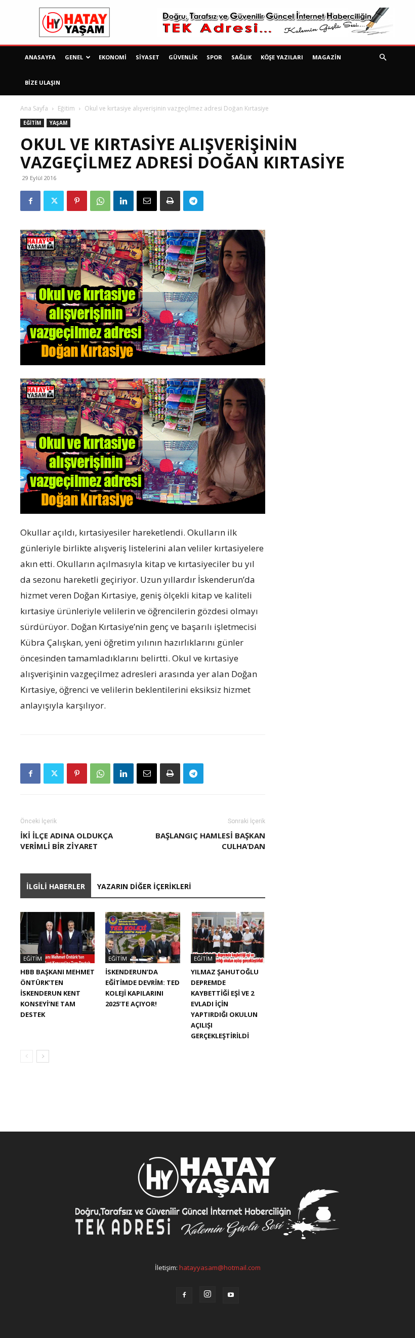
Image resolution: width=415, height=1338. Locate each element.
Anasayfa (40, 57)
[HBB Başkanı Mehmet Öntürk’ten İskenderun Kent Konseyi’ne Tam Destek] (57, 937)
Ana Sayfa (34, 108)
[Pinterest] (77, 201)
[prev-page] (26, 1056)
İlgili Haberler (55, 886)
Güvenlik (183, 57)
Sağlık (241, 57)
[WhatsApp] (100, 201)
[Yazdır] (170, 201)
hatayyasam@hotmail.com (220, 1267)
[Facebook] (30, 201)
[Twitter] (54, 201)
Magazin (326, 57)
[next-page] (42, 1056)
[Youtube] (231, 1295)
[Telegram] (193, 201)
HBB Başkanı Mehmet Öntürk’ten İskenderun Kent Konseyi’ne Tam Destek (57, 993)
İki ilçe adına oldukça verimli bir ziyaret (66, 840)
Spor (214, 57)
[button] (382, 57)
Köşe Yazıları (282, 57)
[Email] (147, 201)
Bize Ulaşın (42, 82)
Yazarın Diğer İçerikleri (144, 886)
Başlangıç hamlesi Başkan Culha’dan (210, 840)
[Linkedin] (123, 201)
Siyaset (147, 57)
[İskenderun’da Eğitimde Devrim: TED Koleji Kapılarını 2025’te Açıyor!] (142, 937)
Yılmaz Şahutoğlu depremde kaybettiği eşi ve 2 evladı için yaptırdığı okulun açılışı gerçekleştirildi (225, 1003)
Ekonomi (113, 57)
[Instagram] (207, 1294)
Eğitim (66, 108)
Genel (74, 57)
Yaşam (58, 122)
